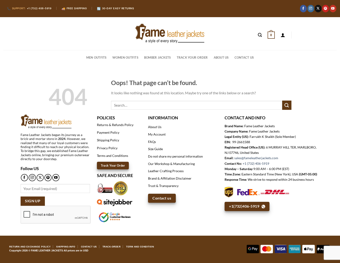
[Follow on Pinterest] (325, 8)
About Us (221, 57)
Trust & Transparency (163, 186)
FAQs (152, 142)
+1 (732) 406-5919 (256, 163)
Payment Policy (108, 132)
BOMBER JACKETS (157, 57)
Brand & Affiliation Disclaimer (170, 178)
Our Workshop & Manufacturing (171, 164)
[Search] (260, 35)
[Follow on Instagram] (310, 8)
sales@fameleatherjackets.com (256, 158)
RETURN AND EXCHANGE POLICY (30, 246)
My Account (157, 134)
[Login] (282, 35)
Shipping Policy (108, 140)
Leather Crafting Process (166, 171)
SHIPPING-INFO (65, 246)
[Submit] (286, 105)
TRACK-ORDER (111, 246)
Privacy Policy (107, 148)
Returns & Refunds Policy (115, 125)
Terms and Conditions (112, 156)
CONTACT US (244, 57)
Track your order (192, 57)
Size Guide (155, 149)
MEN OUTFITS (96, 57)
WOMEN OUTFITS (125, 57)
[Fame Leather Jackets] (170, 33)
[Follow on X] (318, 8)
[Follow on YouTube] (333, 8)
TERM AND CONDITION (140, 246)
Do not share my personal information (175, 156)
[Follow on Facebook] (303, 8)
